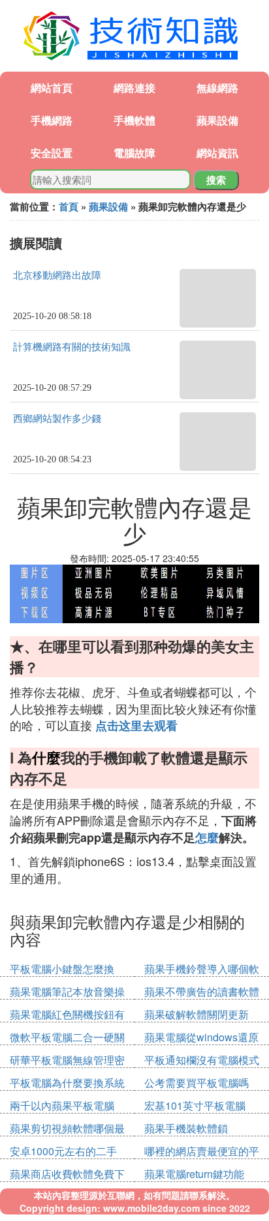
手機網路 (51, 120)
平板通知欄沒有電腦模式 (201, 1059)
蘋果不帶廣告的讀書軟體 (201, 991)
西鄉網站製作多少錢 (57, 419)
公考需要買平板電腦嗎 (196, 1082)
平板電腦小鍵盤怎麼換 (62, 968)
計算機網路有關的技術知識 (72, 347)
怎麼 (207, 837)
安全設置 (51, 152)
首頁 (68, 206)
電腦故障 (134, 152)
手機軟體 (134, 120)
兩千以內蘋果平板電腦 (62, 1105)
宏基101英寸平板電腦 (194, 1105)
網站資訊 (217, 152)
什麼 (46, 757)
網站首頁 (51, 87)
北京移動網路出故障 (57, 275)
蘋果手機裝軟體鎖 (186, 1128)
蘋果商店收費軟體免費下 (67, 1173)
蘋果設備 (217, 120)
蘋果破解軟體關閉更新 (196, 1014)
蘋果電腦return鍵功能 (194, 1173)
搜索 (216, 180)
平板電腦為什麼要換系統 (67, 1082)
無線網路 (217, 87)
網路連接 (134, 87)
